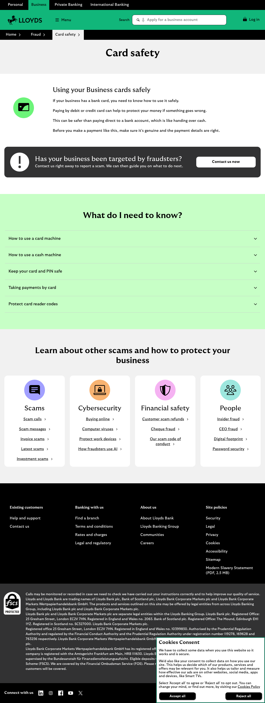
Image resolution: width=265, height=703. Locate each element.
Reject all (243, 696)
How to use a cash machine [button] (34, 258)
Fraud (36, 34)
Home (11, 34)
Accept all (178, 696)
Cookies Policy (249, 686)
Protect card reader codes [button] (33, 307)
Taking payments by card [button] (32, 291)
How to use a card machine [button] (34, 241)
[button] (251, 20)
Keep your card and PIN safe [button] (35, 274)
